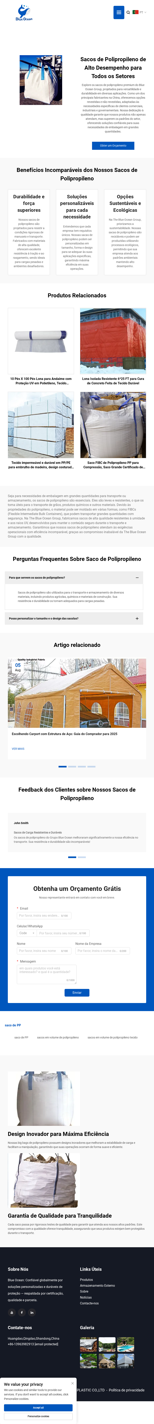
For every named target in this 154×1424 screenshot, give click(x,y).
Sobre (84, 1291)
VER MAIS (18, 748)
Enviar (77, 993)
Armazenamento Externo (97, 1285)
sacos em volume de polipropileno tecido (113, 1037)
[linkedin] (32, 1312)
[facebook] (22, 1312)
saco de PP (21, 1037)
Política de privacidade (127, 1390)
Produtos (86, 1280)
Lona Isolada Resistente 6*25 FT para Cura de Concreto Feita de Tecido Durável (113, 381)
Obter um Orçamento (113, 145)
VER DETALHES (41, 340)
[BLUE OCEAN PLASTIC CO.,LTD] (24, 12)
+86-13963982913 (21, 1344)
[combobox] (27, 933)
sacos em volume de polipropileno (58, 1037)
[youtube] (12, 1312)
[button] (63, 766)
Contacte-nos (89, 1303)
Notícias (86, 1297)
